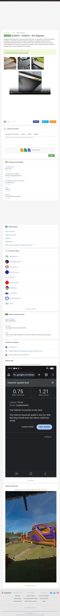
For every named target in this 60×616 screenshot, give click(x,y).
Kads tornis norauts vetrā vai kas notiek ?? (31, 364)
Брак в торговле (10, 231)
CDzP (6, 333)
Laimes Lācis (13, 267)
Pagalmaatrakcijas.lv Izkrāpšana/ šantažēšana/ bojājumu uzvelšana (31, 489)
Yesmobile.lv (13, 256)
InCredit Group (14, 272)
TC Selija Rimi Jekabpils (12, 174)
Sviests (21, 51)
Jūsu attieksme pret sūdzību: (12, 134)
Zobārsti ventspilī (10, 235)
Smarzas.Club (13, 282)
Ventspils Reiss (9, 167)
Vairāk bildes (31, 480)
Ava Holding (13, 293)
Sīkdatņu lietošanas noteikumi (31, 601)
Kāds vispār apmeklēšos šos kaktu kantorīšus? (18, 245)
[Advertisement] (30, 18)
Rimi (6, 187)
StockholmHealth (15, 298)
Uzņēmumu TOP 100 (31, 309)
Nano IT (12, 277)
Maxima (7, 194)
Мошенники (9, 241)
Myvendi (8, 326)
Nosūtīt (51, 155)
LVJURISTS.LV (13, 347)
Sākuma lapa (17, 595)
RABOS (13, 32)
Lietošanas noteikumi (30, 595)
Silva (11, 303)
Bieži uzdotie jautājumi (44, 595)
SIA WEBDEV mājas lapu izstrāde (15, 180)
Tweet (46, 121)
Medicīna (8, 238)
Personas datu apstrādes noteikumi (31, 598)
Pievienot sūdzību (17, 598)
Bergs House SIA (10, 319)
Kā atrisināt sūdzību (44, 598)
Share (36, 121)
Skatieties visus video (31, 585)
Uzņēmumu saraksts (17, 601)
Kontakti (44, 601)
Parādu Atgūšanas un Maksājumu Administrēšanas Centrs (26, 351)
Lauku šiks (13, 288)
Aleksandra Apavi (15, 261)
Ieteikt (53, 121)
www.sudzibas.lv (7, 32)
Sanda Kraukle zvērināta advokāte (19, 354)
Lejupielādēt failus (36, 150)
